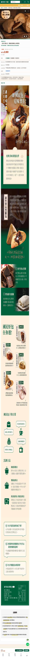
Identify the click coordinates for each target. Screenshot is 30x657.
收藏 (3, 54)
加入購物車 (19, 650)
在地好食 (5, 7)
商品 (9, 655)
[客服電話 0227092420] (27, 639)
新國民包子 (3, 41)
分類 (15, 655)
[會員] (25, 2)
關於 (27, 655)
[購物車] (28, 2)
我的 (21, 655)
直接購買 (26, 650)
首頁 (3, 655)
